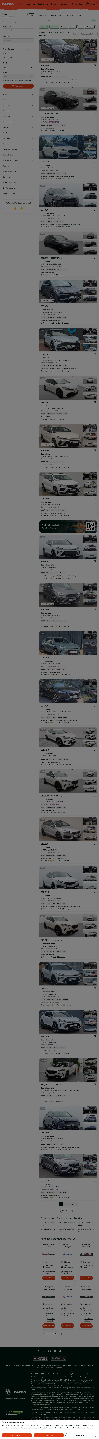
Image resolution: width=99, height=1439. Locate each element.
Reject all (49, 1435)
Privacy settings (80, 1435)
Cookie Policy (72, 1428)
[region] (49, 1429)
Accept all (16, 1435)
